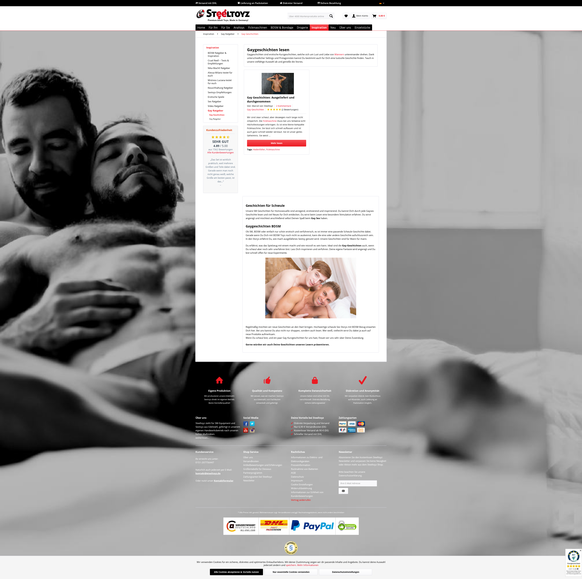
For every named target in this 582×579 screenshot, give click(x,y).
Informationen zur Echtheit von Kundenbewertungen (307, 494)
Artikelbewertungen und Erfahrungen (262, 465)
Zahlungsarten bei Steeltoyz (257, 476)
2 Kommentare (283, 105)
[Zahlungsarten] (362, 427)
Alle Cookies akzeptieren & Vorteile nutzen (236, 571)
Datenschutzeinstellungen (345, 571)
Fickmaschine (270, 120)
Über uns (248, 457)
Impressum (297, 480)
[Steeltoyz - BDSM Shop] (228, 16)
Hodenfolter (259, 149)
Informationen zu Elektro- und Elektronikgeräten (306, 459)
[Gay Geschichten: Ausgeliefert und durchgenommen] (277, 83)
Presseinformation (300, 465)
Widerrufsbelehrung (301, 488)
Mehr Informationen (307, 565)
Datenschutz (297, 476)
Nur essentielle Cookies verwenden (291, 571)
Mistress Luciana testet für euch (220, 82)
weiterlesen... (202, 437)
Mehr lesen (276, 143)
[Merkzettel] (346, 16)
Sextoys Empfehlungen (220, 92)
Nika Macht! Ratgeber (219, 68)
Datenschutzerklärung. (350, 475)
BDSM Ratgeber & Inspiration (217, 54)
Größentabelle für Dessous (257, 468)
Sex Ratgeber (214, 101)
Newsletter (248, 480)
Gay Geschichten (216, 115)
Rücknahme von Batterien (304, 468)
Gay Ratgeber (215, 110)
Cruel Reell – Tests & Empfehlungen (218, 62)
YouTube (245, 430)
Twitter (252, 423)
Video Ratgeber (216, 105)
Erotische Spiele (216, 96)
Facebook (245, 423)
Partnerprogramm (252, 472)
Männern (339, 54)
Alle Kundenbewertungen (220, 152)
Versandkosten (251, 461)
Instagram (252, 430)
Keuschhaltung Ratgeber (220, 87)
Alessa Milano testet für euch (220, 74)
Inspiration (212, 47)
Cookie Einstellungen (302, 484)
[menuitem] (311, 16)
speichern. (291, 565)
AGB (293, 472)
